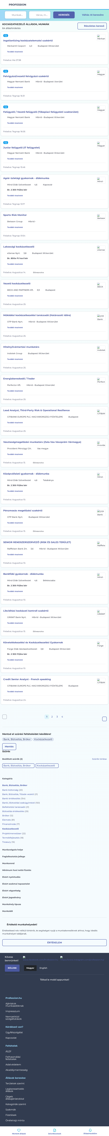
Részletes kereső (94, 26)
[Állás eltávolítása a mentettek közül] (104, 60)
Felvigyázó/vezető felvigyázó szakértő (26, 76)
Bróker (7, 815)
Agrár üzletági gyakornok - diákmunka (26, 178)
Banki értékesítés (13, 798)
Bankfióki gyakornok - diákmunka (23, 574)
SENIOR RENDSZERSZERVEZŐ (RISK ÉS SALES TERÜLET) (37, 542)
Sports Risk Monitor (15, 215)
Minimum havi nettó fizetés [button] (16, 870)
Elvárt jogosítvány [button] (11, 897)
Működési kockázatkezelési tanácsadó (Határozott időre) (37, 315)
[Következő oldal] (104, 719)
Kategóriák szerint (16, 1104)
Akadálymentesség (17, 1070)
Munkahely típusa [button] (11, 904)
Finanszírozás (11, 824)
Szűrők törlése (99, 759)
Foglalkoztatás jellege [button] (13, 856)
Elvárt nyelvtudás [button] (11, 877)
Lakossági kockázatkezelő (18, 246)
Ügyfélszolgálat (14, 1032)
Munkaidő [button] (7, 911)
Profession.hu (17, 4)
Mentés (9, 746)
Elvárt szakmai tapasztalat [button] (16, 884)
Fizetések (11, 1115)
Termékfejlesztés (13, 837)
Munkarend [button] (8, 863)
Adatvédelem (13, 1064)
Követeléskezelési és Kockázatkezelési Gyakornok (33, 642)
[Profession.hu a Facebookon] (39, 958)
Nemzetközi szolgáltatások (14, 1017)
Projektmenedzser (14, 833)
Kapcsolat (11, 1037)
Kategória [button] (7, 778)
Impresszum (13, 1011)
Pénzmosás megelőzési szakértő (22, 510)
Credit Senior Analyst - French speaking (27, 679)
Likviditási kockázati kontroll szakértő (25, 610)
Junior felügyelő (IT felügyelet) (21, 147)
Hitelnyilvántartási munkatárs (21, 347)
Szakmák (11, 1109)
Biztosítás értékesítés (15, 811)
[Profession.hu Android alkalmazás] (63, 987)
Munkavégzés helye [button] (12, 849)
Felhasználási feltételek (13, 1058)
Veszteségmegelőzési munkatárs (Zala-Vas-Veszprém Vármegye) (42, 442)
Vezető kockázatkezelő (16, 283)
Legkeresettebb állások (15, 1090)
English (43, 968)
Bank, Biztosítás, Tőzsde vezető (20, 794)
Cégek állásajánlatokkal (15, 1097)
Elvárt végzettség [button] (11, 890)
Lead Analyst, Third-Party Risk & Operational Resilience (36, 410)
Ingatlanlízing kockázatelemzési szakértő (28, 40)
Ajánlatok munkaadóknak (15, 1004)
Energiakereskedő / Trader (19, 378)
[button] (18, 765)
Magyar (30, 968)
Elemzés (8, 820)
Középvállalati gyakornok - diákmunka (26, 473)
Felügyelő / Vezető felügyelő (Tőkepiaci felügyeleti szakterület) (40, 112)
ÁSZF (8, 1051)
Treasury (8, 842)
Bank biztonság (12, 790)
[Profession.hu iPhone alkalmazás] (42, 987)
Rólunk (12, 968)
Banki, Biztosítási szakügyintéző (21, 802)
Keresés (63, 15)
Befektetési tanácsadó (15, 807)
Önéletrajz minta (15, 1120)
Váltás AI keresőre (93, 15)
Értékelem (54, 942)
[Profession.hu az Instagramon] (81, 958)
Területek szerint (15, 1083)
